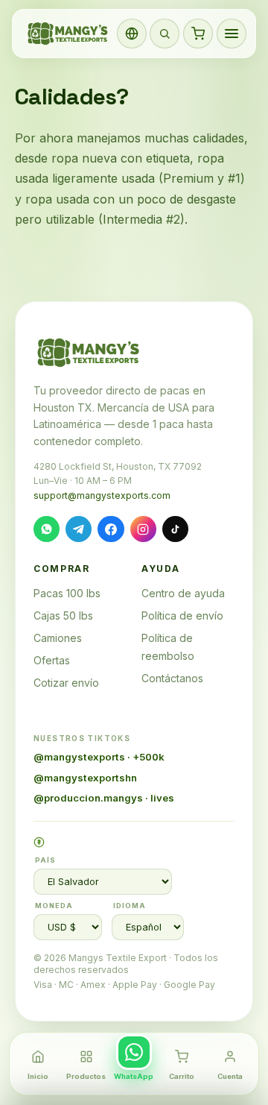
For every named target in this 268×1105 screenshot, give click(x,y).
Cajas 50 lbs (63, 615)
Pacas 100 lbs (67, 593)
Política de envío (182, 615)
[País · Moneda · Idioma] (132, 33)
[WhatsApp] (47, 529)
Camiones (58, 638)
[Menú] (231, 33)
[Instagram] (143, 529)
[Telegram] (79, 529)
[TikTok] (175, 529)
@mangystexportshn (85, 778)
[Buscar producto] (164, 33)
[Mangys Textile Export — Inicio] (68, 33)
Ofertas (52, 660)
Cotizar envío (66, 682)
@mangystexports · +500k (99, 757)
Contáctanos (172, 678)
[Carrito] (198, 33)
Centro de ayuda (183, 593)
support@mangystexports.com (102, 495)
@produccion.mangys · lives (104, 798)
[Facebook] (111, 529)
